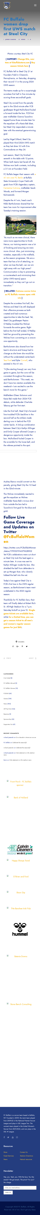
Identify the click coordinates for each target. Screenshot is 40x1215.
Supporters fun (8, 724)
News (23, 39)
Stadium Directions (26, 1156)
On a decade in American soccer (26, 737)
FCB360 (6, 693)
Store (5, 1152)
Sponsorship (7, 719)
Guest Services (9, 1156)
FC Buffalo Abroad (9, 683)
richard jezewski (9, 748)
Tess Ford (7, 360)
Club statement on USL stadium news (20, 760)
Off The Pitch (7, 709)
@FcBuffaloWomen (19, 539)
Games (6, 699)
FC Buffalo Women (9, 688)
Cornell (23, 360)
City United (7, 678)
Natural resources (26, 1159)
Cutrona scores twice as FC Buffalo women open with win (20, 294)
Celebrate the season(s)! (19, 743)
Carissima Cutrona (12, 188)
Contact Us (23, 1152)
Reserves (6, 714)
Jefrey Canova (10, 39)
